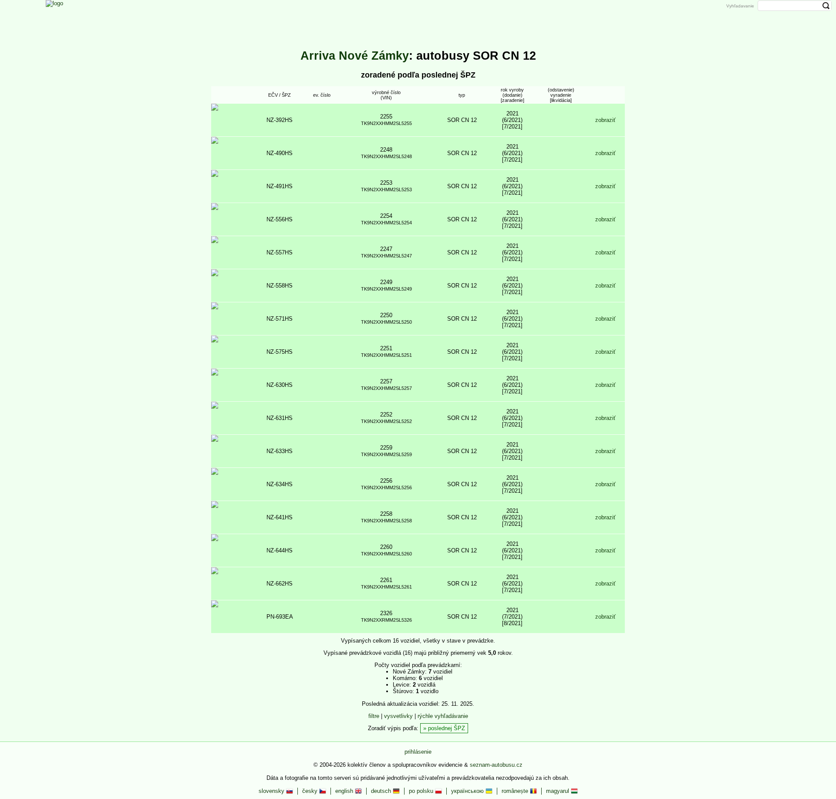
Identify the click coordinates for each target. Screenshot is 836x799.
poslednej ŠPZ (446, 728)
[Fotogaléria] (403, 18)
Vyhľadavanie (740, 5)
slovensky (272, 791)
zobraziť (605, 120)
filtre (373, 716)
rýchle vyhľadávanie (443, 716)
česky (310, 791)
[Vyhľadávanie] (490, 18)
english (345, 791)
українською (468, 791)
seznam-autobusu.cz (496, 765)
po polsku (422, 791)
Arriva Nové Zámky (354, 55)
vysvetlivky (398, 716)
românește (516, 791)
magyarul (558, 791)
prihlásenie (418, 751)
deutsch (382, 791)
